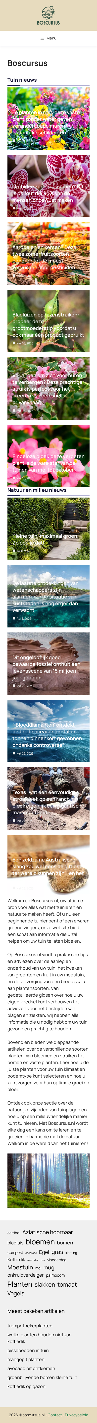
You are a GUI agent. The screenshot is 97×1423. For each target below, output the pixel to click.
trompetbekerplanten (29, 1326)
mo (43, 1260)
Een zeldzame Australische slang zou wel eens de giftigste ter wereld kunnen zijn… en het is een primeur (48, 869)
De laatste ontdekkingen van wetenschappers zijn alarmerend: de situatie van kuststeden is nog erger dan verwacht (45, 596)
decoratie (31, 1253)
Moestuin (20, 1267)
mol (38, 1267)
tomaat (67, 1284)
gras (57, 1252)
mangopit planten (26, 1359)
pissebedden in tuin (28, 1350)
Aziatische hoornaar (47, 1232)
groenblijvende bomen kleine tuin (42, 1377)
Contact (55, 1415)
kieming (71, 1252)
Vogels (15, 1293)
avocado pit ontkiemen (31, 1368)
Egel (44, 1251)
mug (49, 1267)
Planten (19, 1284)
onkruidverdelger (25, 1275)
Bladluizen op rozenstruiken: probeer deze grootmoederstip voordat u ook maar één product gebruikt (48, 324)
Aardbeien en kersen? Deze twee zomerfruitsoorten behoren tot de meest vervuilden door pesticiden (44, 257)
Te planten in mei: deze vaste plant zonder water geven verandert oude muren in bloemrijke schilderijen (46, 122)
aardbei (13, 1232)
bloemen (40, 1242)
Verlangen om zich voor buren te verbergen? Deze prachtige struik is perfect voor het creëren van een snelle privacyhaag (47, 389)
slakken (45, 1284)
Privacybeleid (76, 1415)
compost (15, 1252)
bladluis (15, 1243)
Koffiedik (16, 1259)
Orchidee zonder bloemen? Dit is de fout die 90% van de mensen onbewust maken (48, 193)
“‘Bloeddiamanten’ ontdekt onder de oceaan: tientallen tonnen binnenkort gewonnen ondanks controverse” (47, 734)
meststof (33, 1260)
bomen (65, 1242)
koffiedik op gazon (26, 1386)
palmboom (55, 1275)
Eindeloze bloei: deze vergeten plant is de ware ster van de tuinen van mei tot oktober (48, 463)
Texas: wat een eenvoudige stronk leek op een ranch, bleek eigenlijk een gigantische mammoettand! (48, 802)
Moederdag (56, 1259)
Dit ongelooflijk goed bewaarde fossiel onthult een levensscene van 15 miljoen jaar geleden (46, 667)
